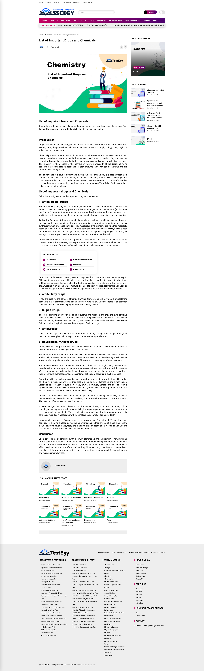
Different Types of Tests (112, 584)
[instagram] (153, 2)
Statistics (107, 652)
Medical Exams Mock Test (49, 590)
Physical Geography (111, 630)
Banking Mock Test (47, 582)
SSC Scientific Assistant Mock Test (84, 627)
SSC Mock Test (46, 587)
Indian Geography (110, 607)
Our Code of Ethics (158, 553)
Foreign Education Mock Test (50, 621)
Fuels (109, 520)
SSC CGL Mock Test (79, 565)
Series (106, 644)
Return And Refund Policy (138, 553)
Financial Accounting (111, 590)
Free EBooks (78, 21)
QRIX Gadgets (141, 573)
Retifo (138, 613)
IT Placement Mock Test (49, 630)
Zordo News (140, 565)
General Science (109, 599)
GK (86, 21)
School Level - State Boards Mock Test (53, 618)
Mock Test (54, 21)
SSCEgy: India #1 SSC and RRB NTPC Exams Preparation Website (73, 665)
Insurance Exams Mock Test (50, 613)
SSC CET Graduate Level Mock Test (84, 590)
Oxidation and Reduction (82, 260)
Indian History (109, 610)
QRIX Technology (142, 568)
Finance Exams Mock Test (49, 610)
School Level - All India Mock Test (52, 616)
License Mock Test (47, 633)
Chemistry (48, 35)
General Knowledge (110, 596)
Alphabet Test (109, 565)
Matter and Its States (54, 269)
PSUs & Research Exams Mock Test (53, 607)
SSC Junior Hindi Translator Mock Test (85, 593)
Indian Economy (139, 67)
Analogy (107, 568)
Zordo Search (140, 616)
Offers (155, 21)
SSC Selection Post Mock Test (82, 607)
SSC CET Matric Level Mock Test (83, 582)
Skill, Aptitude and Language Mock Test (54, 624)
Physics (107, 633)
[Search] (112, 12)
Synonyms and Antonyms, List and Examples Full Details (155, 103)
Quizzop (139, 594)
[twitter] (149, 2)
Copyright (76, 3)
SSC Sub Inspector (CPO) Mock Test (84, 596)
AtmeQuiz (139, 603)
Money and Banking (111, 627)
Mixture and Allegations (112, 621)
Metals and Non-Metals (55, 264)
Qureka (138, 597)
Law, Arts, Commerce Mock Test (51, 573)
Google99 (139, 579)
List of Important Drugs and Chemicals (71, 521)
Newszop (139, 592)
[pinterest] (164, 2)
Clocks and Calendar (111, 582)
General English (109, 593)
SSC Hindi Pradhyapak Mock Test (83, 573)
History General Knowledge (113, 601)
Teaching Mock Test (47, 570)
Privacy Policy (88, 3)
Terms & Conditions (119, 553)
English (106, 587)
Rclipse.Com (140, 576)
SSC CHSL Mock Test (79, 568)
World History (108, 655)
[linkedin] (160, 2)
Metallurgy (77, 264)
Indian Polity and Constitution (114, 613)
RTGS (135, 71)
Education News (115, 21)
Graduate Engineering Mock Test (51, 601)
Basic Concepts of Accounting (114, 570)
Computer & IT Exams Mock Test (51, 593)
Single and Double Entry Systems (156, 91)
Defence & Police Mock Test (50, 565)
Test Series (65, 21)
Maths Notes (108, 616)
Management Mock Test (49, 579)
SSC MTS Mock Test (79, 570)
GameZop (139, 589)
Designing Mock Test (48, 627)
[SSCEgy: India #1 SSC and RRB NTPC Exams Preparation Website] (56, 15)
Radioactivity (51, 260)
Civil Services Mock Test (49, 576)
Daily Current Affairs (98, 21)
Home (41, 3)
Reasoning (107, 638)
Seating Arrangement (111, 641)
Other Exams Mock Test (49, 635)
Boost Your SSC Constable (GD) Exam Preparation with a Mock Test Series (99, 25)
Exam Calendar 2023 (133, 21)
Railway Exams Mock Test (49, 604)
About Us (48, 3)
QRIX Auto (139, 570)
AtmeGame (140, 600)
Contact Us (57, 3)
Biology (106, 573)
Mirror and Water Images (112, 618)
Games (147, 21)
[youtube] (156, 2)
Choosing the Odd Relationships (154, 127)
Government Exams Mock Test (51, 584)
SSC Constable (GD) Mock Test (82, 599)
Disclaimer (67, 3)
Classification (108, 579)
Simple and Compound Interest (114, 647)
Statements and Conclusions (114, 650)
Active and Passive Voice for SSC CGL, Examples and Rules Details (154, 115)
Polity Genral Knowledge (112, 635)
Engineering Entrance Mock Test (51, 568)
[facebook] (146, 2)
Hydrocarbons (78, 269)
